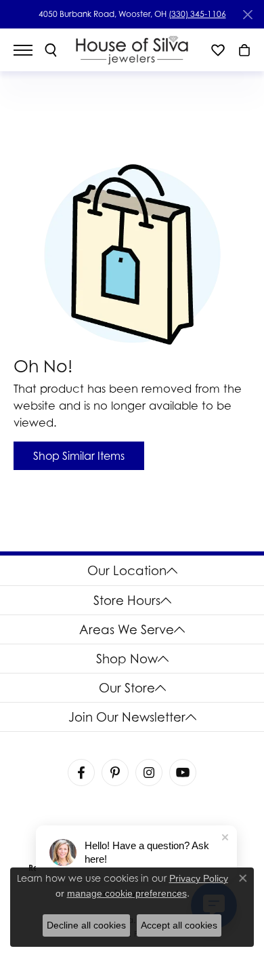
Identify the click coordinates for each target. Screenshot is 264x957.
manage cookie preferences (127, 893)
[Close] (247, 14)
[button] (51, 50)
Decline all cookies (86, 925)
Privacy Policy (198, 878)
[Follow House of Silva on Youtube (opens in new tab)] (182, 772)
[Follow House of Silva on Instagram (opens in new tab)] (148, 772)
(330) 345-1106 (197, 14)
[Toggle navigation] (30, 50)
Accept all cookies (179, 925)
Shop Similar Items (79, 456)
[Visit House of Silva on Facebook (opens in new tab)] (81, 772)
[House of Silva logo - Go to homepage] (132, 49)
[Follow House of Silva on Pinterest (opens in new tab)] (115, 772)
